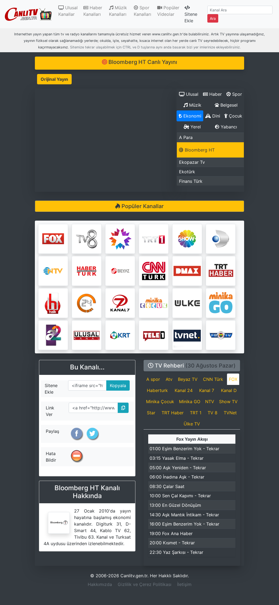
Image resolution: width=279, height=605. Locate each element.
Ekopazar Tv (192, 162)
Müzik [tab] (194, 105)
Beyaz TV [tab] (188, 379)
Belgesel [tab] (228, 105)
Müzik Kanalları (118, 11)
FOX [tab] (233, 379)
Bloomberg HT (199, 150)
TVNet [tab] (230, 412)
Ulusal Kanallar (69, 11)
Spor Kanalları (142, 11)
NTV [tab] (209, 401)
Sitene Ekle (190, 17)
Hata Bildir (51, 457)
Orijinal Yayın (54, 79)
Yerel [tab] (195, 126)
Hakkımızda (100, 584)
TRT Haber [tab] (173, 412)
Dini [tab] (215, 116)
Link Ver (50, 411)
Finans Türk (190, 181)
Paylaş (52, 431)
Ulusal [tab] (191, 94)
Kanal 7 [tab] (206, 390)
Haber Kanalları (92, 11)
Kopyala (116, 384)
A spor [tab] (153, 379)
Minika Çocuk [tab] (160, 401)
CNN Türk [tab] (213, 379)
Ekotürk (187, 171)
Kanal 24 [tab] (184, 390)
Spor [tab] (236, 94)
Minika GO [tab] (189, 401)
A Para (186, 137)
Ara (213, 18)
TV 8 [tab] (212, 412)
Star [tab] (151, 412)
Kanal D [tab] (229, 390)
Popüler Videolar (168, 11)
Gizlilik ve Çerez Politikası (144, 584)
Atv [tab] (169, 379)
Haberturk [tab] (157, 390)
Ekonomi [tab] (191, 116)
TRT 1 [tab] (195, 412)
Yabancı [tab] (228, 126)
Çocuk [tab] (235, 116)
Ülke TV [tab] (192, 424)
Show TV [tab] (228, 401)
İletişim (184, 584)
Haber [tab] (215, 94)
